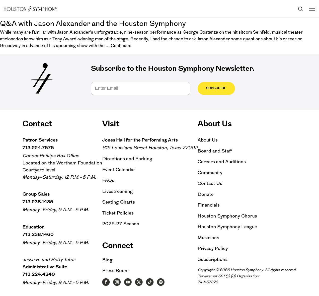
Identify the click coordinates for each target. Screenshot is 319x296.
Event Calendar (118, 169)
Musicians (208, 237)
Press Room (115, 270)
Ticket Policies (118, 213)
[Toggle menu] (312, 9)
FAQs (108, 180)
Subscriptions (213, 259)
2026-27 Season (120, 223)
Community (210, 172)
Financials (209, 205)
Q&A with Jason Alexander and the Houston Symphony (93, 23)
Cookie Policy (291, 283)
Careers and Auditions (222, 161)
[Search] (300, 9)
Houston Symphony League (227, 226)
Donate (206, 194)
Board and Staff (215, 150)
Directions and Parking (127, 158)
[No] (312, 286)
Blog (107, 259)
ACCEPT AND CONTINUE (161, 289)
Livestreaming (117, 191)
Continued (121, 45)
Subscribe (216, 88)
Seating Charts (118, 202)
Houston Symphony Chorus (227, 216)
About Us (208, 140)
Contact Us (210, 183)
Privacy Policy (213, 248)
